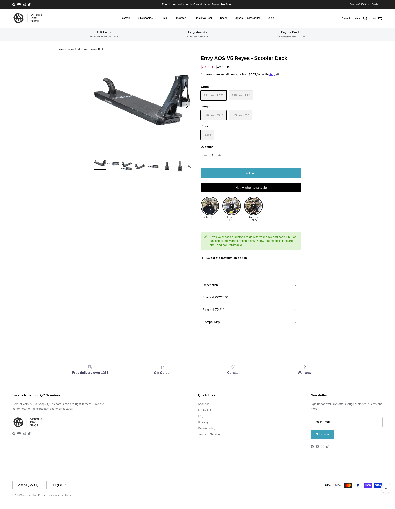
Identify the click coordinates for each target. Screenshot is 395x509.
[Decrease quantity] (204, 155)
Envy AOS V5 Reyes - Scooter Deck (85, 49)
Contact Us (205, 410)
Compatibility (211, 322)
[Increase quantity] (220, 155)
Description (210, 285)
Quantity (207, 146)
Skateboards (145, 18)
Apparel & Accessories (247, 18)
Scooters (125, 18)
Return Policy (206, 428)
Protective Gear (203, 18)
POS (40, 495)
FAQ (201, 416)
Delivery (203, 422)
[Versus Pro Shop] (28, 18)
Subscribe (322, 434)
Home (61, 49)
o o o (271, 18)
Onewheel (181, 18)
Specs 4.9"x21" (213, 309)
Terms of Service (209, 434)
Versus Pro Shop (28, 495)
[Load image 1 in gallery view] (143, 104)
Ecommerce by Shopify (59, 495)
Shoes (223, 18)
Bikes (164, 18)
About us (203, 404)
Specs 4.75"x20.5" (215, 297)
